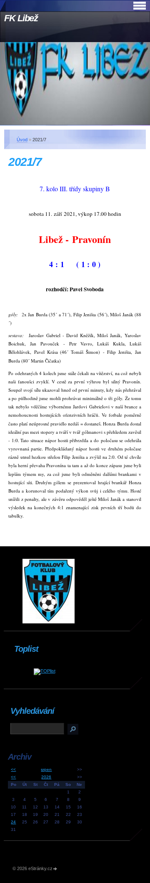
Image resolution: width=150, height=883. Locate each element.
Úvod (22, 139)
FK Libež (21, 18)
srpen (46, 769)
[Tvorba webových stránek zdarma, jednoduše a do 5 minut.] (55, 869)
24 (13, 822)
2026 (46, 777)
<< (13, 769)
